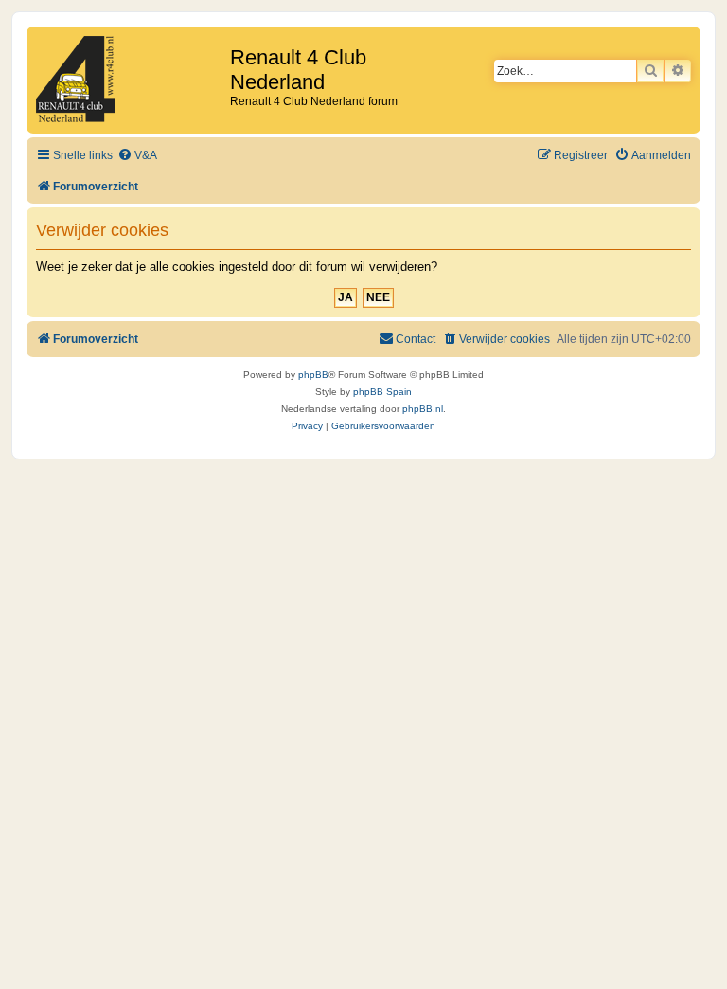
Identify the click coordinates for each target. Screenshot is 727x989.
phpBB (313, 374)
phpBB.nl (422, 409)
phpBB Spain (382, 392)
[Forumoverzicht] (130, 80)
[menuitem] (137, 156)
